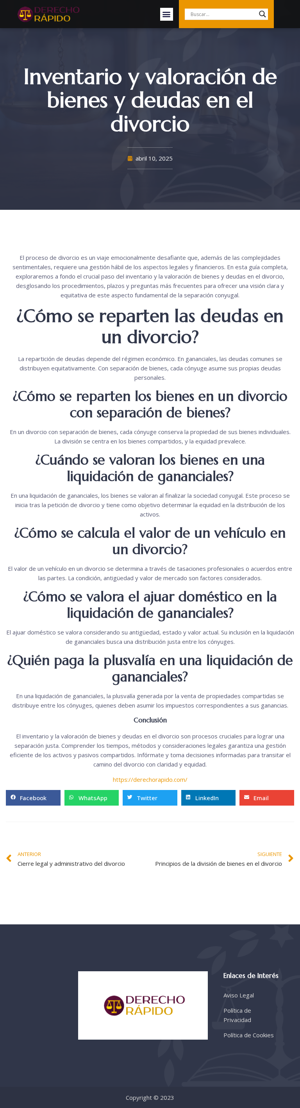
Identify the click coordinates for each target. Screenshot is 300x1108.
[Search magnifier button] (262, 14)
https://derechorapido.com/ (150, 779)
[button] (166, 14)
